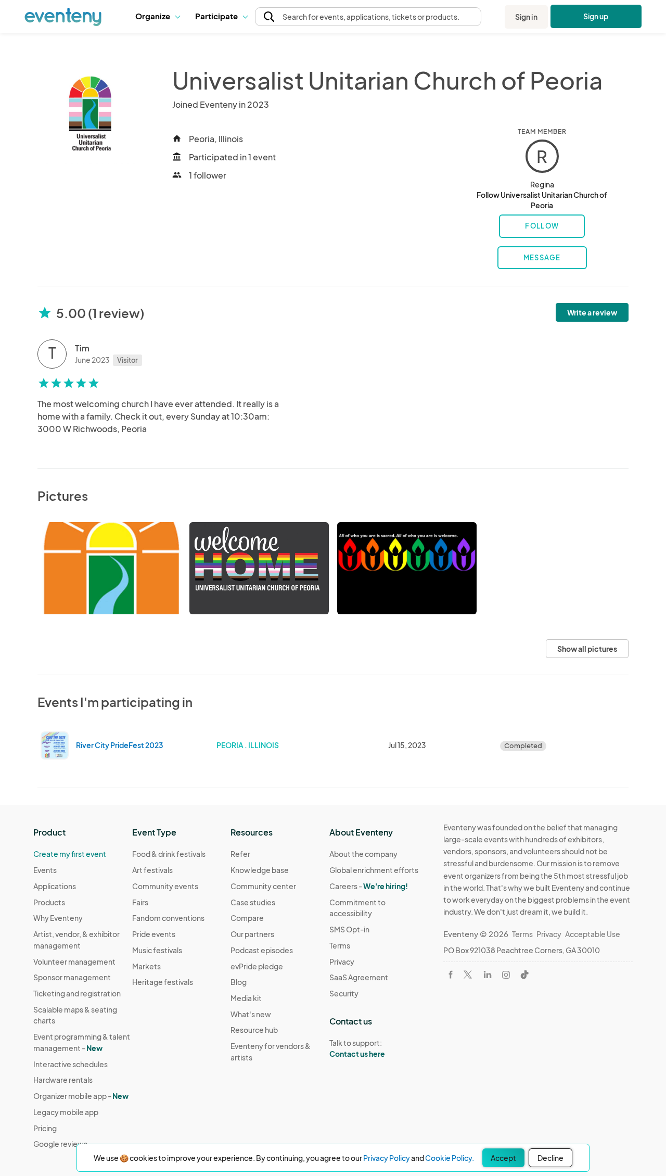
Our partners (252, 934)
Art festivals (152, 870)
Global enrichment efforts (373, 870)
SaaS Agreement (358, 977)
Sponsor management (72, 977)
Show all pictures (587, 648)
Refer (240, 853)
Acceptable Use (592, 934)
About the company (363, 853)
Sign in (526, 16)
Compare (247, 917)
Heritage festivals (162, 982)
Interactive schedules (70, 1064)
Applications (54, 886)
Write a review (592, 312)
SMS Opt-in (349, 929)
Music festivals (157, 950)
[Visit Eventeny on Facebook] (450, 974)
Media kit (246, 998)
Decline (550, 1157)
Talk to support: (357, 1048)
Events (45, 870)
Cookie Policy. (449, 1157)
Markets (146, 966)
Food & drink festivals (169, 853)
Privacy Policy (386, 1157)
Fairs (140, 902)
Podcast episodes (261, 950)
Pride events (153, 934)
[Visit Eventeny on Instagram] (506, 975)
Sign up (596, 16)
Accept (503, 1157)
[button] (157, 17)
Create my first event (69, 853)
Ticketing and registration (77, 993)
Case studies (252, 902)
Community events (165, 886)
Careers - (368, 886)
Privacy (341, 961)
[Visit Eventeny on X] (467, 974)
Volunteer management (74, 961)
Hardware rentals (63, 1079)
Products (49, 902)
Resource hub (254, 1029)
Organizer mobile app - (81, 1096)
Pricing (45, 1128)
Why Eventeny (58, 917)
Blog (238, 982)
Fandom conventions (168, 917)
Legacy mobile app (65, 1112)
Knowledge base (259, 870)
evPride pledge (256, 966)
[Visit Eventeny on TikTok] (524, 974)
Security (343, 993)
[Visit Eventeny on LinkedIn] (487, 974)
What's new (250, 1014)
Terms (339, 945)
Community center (263, 886)
